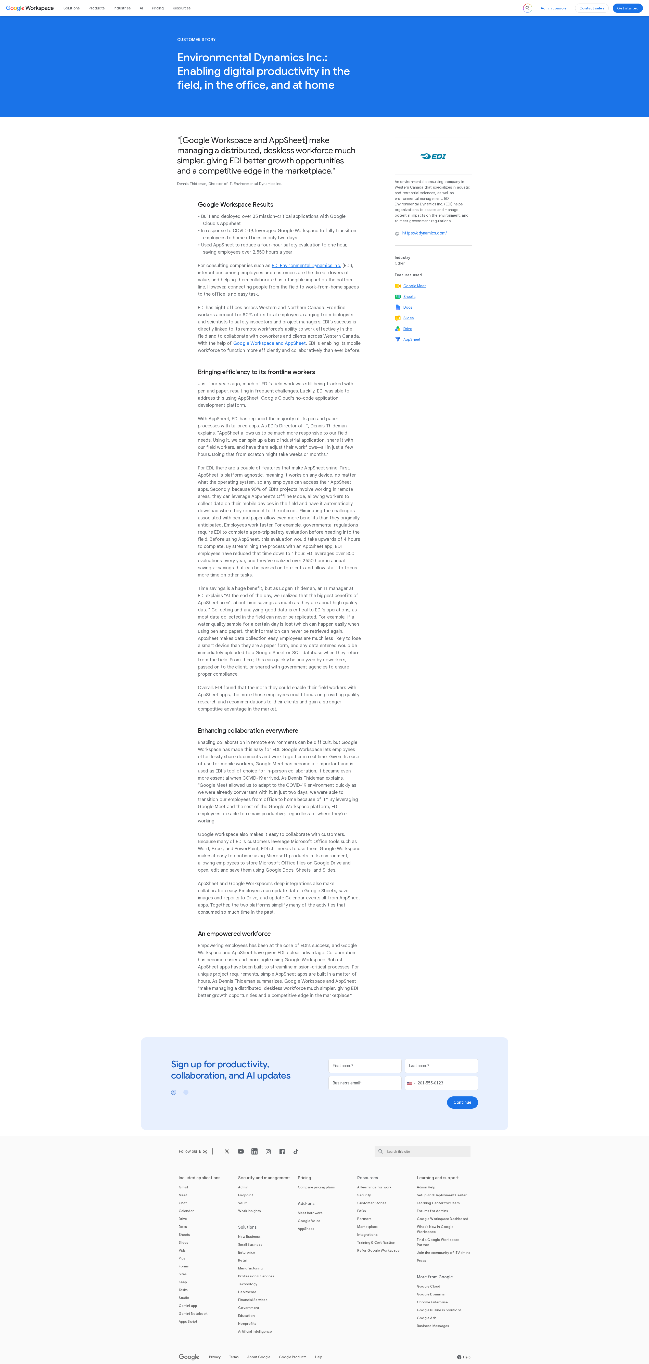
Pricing (157, 8)
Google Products (293, 1357)
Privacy (215, 1357)
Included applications (200, 1178)
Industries (122, 8)
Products (97, 8)
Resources (182, 8)
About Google (258, 1357)
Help (318, 1357)
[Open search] (527, 8)
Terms (234, 1357)
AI (141, 8)
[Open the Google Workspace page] (30, 8)
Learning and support (438, 1178)
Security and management (264, 1178)
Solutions (71, 8)
